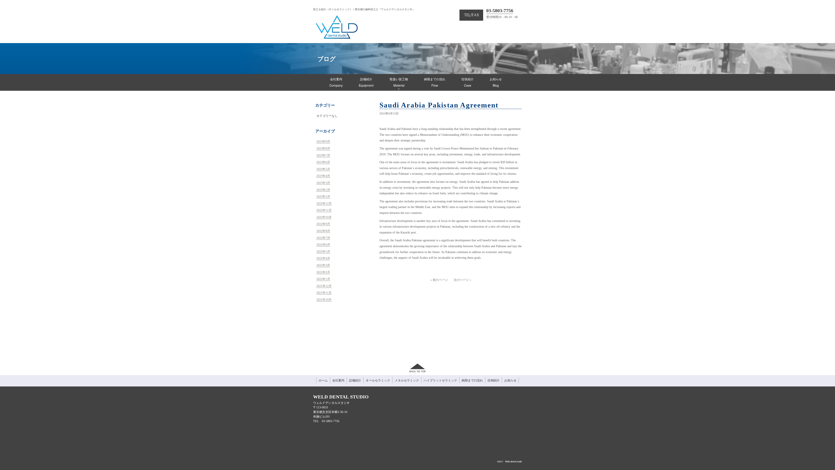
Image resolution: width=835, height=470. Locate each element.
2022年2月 (323, 272)
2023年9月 (323, 141)
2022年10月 (324, 217)
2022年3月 (323, 265)
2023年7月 (323, 155)
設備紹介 (355, 380)
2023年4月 (323, 176)
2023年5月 (323, 169)
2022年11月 (324, 210)
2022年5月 (323, 251)
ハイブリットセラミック (440, 380)
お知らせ (510, 380)
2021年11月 (324, 292)
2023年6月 (323, 162)
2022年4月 (323, 258)
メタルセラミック (407, 380)
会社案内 (338, 380)
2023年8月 (323, 148)
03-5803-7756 (499, 10)
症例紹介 (494, 380)
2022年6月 (323, 244)
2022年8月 (323, 231)
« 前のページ (439, 280)
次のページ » (462, 280)
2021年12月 (324, 286)
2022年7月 (323, 238)
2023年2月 (323, 189)
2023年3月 (323, 183)
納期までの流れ (472, 380)
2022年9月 (323, 224)
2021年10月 (324, 299)
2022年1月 (323, 279)
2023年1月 (323, 196)
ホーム (323, 380)
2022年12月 (324, 203)
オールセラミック (378, 380)
